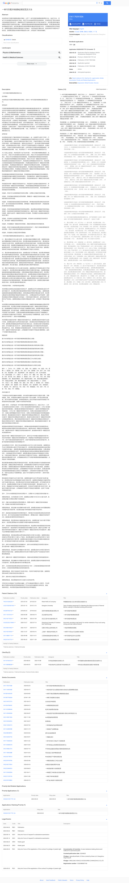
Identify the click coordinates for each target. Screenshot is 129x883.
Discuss (96, 83)
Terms (71, 880)
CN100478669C (7, 705)
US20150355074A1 (9, 605)
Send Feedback (50, 880)
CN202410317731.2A (9, 799)
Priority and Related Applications (85, 80)
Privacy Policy (80, 880)
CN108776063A (7, 697)
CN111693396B (7, 689)
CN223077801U (7, 756)
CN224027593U (7, 764)
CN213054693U (7, 721)
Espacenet (81, 83)
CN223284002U (7, 768)
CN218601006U (8, 627)
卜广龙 (95, 31)
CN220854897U (7, 733)
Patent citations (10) (78, 78)
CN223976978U (7, 760)
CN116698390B (7, 729)
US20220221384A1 (9, 622)
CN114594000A (7, 713)
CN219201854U (8, 631)
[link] (9, 40)
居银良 (86, 31)
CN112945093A (7, 772)
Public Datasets (62, 880)
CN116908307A (7, 745)
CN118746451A (8, 660)
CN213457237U (7, 701)
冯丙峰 (81, 31)
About (41, 880)
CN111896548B (7, 752)
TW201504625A (8, 601)
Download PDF (76, 24)
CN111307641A (8, 614)
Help (88, 880)
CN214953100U (7, 717)
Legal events (95, 78)
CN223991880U (7, 780)
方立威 (77, 31)
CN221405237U (7, 725)
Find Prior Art (88, 24)
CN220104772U (8, 639)
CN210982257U (7, 748)
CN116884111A (8, 635)
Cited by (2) (87, 78)
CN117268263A (7, 741)
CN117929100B (7, 685)
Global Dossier (88, 83)
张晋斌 (90, 31)
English (82, 29)
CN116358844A (7, 709)
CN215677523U (8, 618)
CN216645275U (7, 737)
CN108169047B (7, 693)
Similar (98, 24)
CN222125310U (7, 776)
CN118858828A (8, 664)
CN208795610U (8, 610)
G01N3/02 (8, 39)
